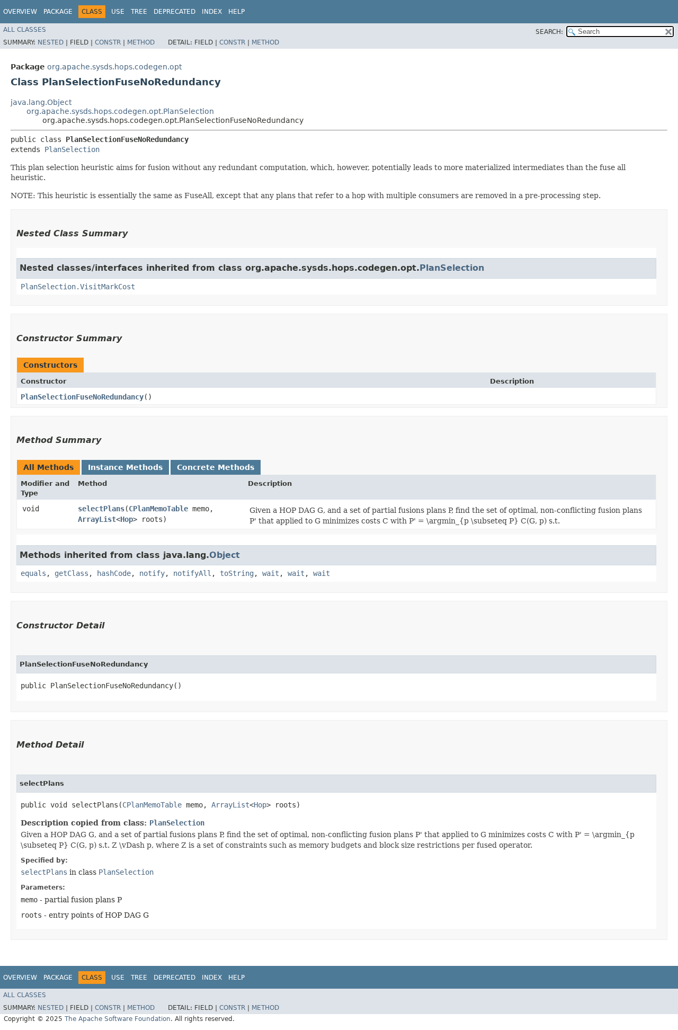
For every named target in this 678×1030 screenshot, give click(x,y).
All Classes (24, 29)
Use (117, 11)
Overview (20, 11)
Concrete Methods (215, 467)
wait (270, 573)
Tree (139, 11)
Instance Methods (125, 467)
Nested (51, 42)
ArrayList (97, 519)
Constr (108, 42)
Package (58, 11)
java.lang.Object (41, 102)
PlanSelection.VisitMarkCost (78, 286)
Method (141, 42)
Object (224, 555)
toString (237, 573)
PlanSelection (72, 149)
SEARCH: (549, 31)
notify (152, 573)
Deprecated (174, 11)
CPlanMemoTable (158, 508)
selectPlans (101, 508)
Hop (126, 519)
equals (33, 573)
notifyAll (192, 573)
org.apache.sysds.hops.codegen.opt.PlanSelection (120, 111)
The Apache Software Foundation (118, 1019)
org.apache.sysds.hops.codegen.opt (114, 67)
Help (236, 11)
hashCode (114, 573)
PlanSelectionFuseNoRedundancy (82, 397)
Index (212, 11)
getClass (71, 573)
